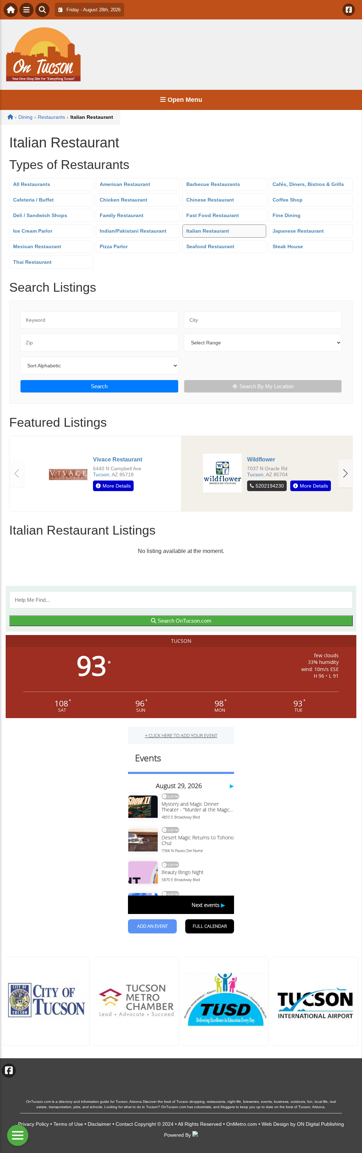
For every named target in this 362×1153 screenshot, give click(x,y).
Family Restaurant (122, 215)
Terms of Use (68, 1124)
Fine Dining (286, 215)
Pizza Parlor (114, 246)
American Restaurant (125, 184)
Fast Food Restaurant (212, 215)
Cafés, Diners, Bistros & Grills (308, 184)
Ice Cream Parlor (32, 231)
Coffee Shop (288, 200)
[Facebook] (349, 10)
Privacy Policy (33, 1124)
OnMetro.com (241, 1124)
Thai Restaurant (32, 262)
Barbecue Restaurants (213, 184)
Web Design (275, 1124)
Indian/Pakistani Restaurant (133, 231)
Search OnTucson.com (183, 621)
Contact (124, 1124)
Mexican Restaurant (37, 246)
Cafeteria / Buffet (33, 200)
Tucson (101, 474)
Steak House (288, 246)
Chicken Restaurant (123, 200)
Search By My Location (266, 386)
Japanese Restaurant (298, 231)
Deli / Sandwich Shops (40, 215)
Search (99, 386)
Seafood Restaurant (210, 246)
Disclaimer (99, 1124)
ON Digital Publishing (320, 1124)
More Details (117, 486)
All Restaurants (31, 184)
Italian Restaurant (207, 231)
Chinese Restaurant (210, 200)
